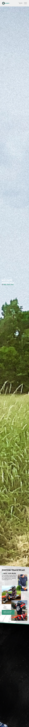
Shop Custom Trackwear (7, 612)
